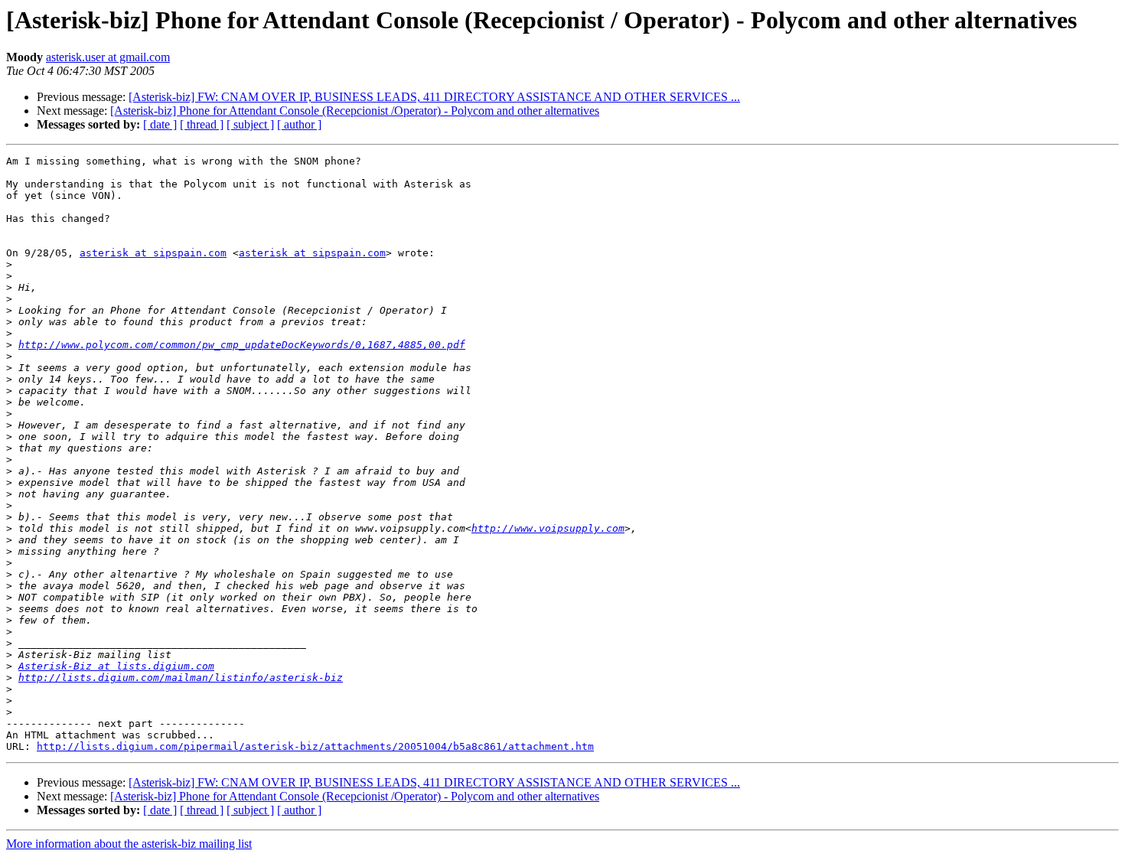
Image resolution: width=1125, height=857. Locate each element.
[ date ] (160, 124)
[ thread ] (201, 124)
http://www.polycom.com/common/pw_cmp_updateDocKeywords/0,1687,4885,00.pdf (241, 344)
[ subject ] (250, 124)
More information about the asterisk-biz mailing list (129, 843)
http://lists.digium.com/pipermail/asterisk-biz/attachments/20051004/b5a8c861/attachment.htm (315, 746)
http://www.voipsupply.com (547, 528)
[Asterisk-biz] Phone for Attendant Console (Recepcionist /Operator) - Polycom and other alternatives (354, 110)
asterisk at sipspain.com (153, 253)
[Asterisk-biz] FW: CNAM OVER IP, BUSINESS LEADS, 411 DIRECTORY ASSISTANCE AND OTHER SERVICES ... (434, 96)
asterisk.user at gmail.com (108, 57)
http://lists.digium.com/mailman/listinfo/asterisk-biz (180, 677)
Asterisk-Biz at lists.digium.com (116, 666)
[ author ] (299, 124)
